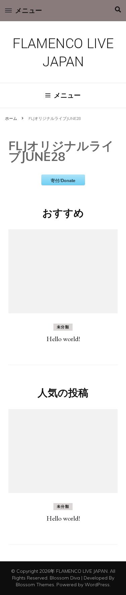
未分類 (63, 327)
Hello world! (63, 338)
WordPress (97, 585)
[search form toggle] (118, 9)
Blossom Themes (35, 585)
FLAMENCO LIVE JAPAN (63, 53)
